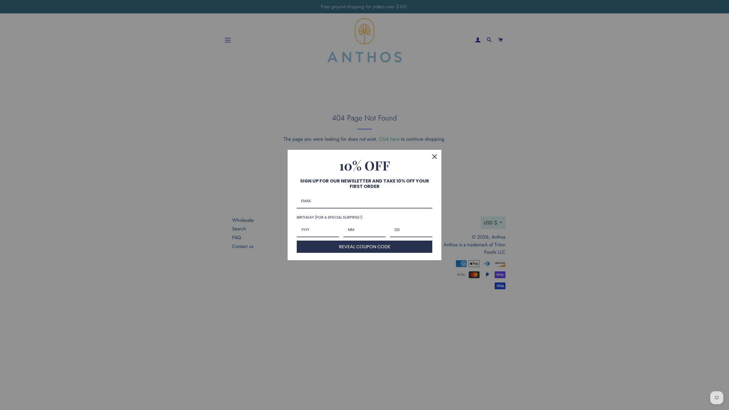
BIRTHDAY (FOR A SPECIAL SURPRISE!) (330, 217)
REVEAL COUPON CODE (364, 246)
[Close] (434, 156)
